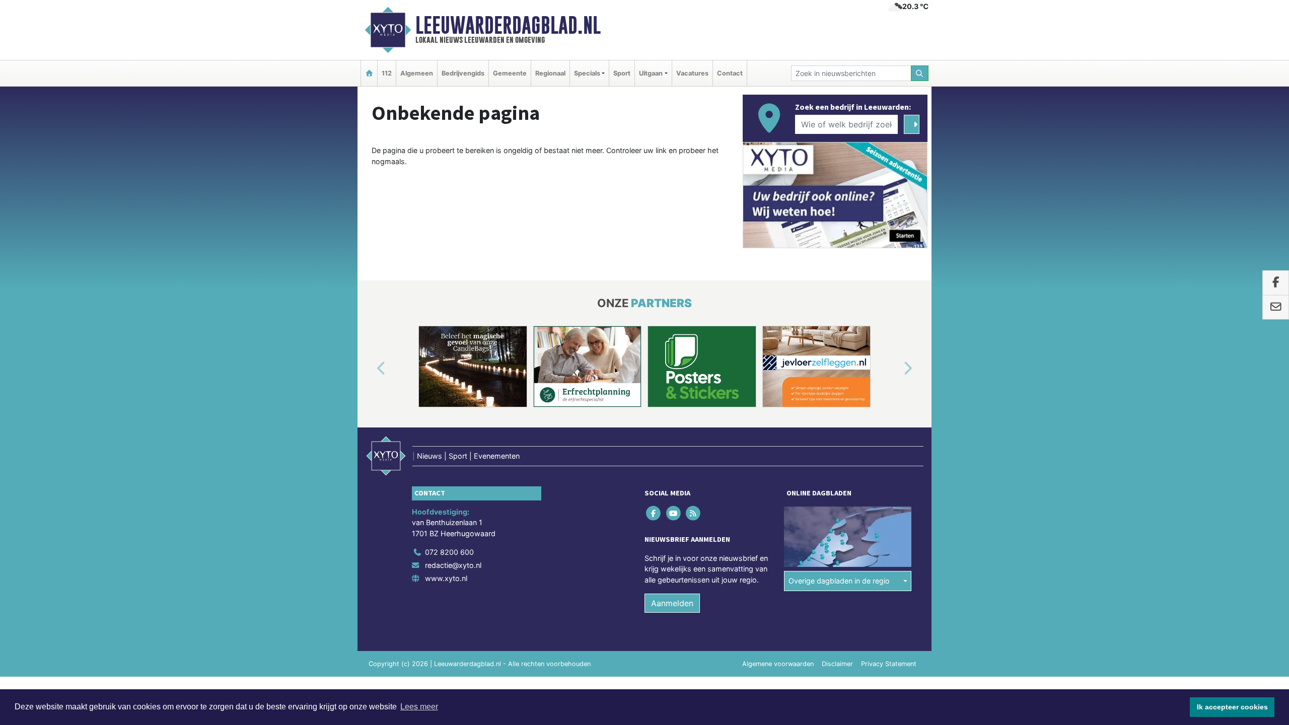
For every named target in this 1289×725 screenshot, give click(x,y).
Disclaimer (837, 664)
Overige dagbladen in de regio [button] (839, 580)
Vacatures (692, 73)
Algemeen (416, 73)
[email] (1275, 307)
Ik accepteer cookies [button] (1232, 707)
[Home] (369, 73)
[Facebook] (654, 513)
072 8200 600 (449, 552)
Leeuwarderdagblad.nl (508, 25)
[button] (369, 368)
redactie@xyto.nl (453, 565)
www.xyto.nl (446, 578)
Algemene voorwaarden (778, 664)
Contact (730, 73)
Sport (621, 73)
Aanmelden (672, 603)
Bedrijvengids (463, 73)
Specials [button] (587, 73)
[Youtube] (674, 513)
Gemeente (510, 73)
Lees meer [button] (419, 706)
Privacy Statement (888, 664)
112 (387, 73)
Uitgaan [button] (651, 73)
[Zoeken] (920, 73)
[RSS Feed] (693, 513)
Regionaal (550, 73)
